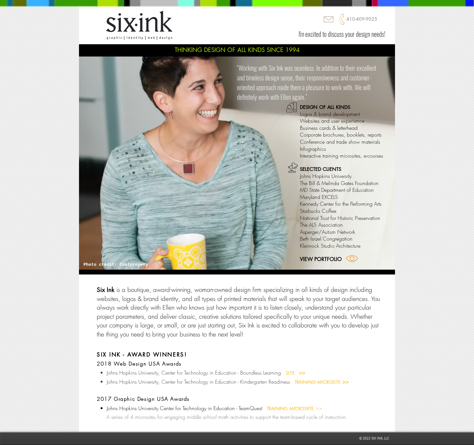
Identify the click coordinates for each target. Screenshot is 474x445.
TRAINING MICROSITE (318, 382)
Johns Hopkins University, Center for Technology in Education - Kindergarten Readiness (198, 381)
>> (345, 381)
